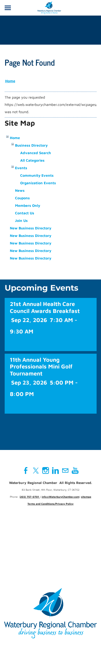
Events (21, 168)
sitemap (86, 496)
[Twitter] (35, 470)
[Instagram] (45, 470)
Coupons (22, 198)
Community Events (37, 175)
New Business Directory (30, 228)
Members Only (27, 205)
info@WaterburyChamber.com (60, 496)
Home (10, 81)
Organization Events (38, 183)
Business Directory (31, 145)
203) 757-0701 (30, 496)
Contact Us (24, 213)
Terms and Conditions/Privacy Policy (50, 503)
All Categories (32, 160)
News (20, 190)
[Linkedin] (55, 470)
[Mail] (65, 470)
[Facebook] (26, 470)
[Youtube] (75, 470)
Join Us (21, 220)
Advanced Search (35, 153)
